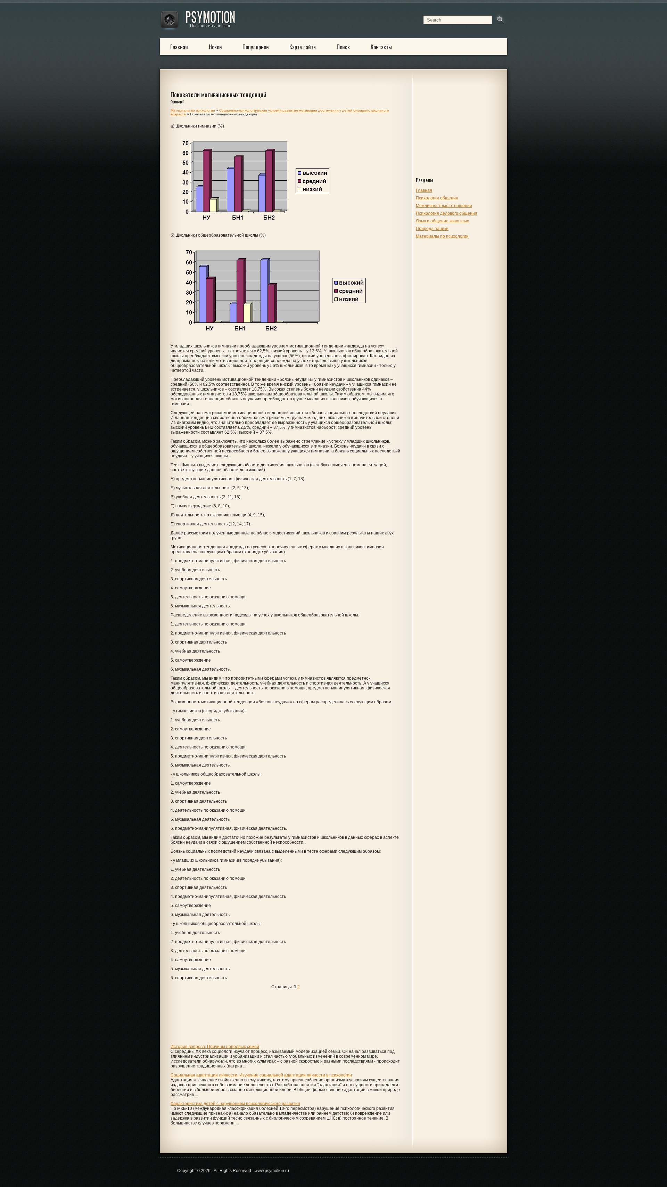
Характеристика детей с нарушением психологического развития (235, 1103)
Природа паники (432, 228)
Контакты (381, 47)
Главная (179, 47)
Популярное (255, 47)
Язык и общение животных (442, 221)
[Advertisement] (459, 129)
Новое (215, 47)
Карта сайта (302, 47)
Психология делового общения (446, 213)
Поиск (343, 47)
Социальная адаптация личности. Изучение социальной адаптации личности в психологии (261, 1075)
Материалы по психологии (442, 236)
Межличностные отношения (444, 205)
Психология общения (437, 198)
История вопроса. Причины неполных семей (215, 1046)
